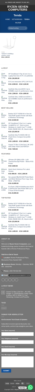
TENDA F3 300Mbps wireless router (7, 54)
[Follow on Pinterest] (16, 279)
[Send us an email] (13, 279)
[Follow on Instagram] (6, 279)
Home (7, 19)
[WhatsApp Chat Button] (30, 387)
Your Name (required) (8, 330)
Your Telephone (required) (9, 338)
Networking (17, 19)
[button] (2, 8)
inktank (4, 308)
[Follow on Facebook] (3, 279)
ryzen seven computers (17, 8)
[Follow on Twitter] (9, 279)
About (14, 386)
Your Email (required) (8, 346)
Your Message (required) (9, 354)
